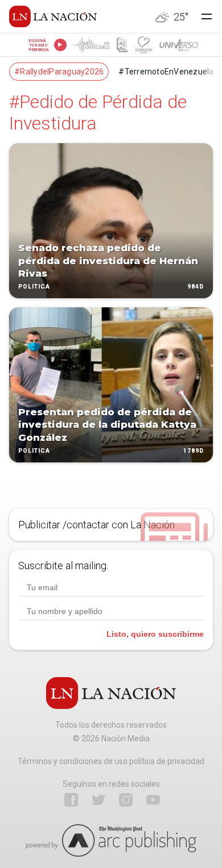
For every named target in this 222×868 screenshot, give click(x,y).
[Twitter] (98, 800)
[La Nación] (53, 16)
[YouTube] (153, 800)
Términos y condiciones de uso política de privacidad (111, 761)
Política (34, 286)
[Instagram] (126, 800)
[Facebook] (71, 800)
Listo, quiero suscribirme (155, 634)
